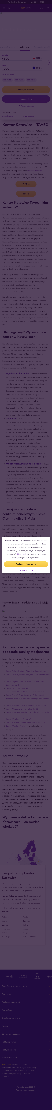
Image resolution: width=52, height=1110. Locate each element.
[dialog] (26, 555)
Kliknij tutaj (21, 554)
